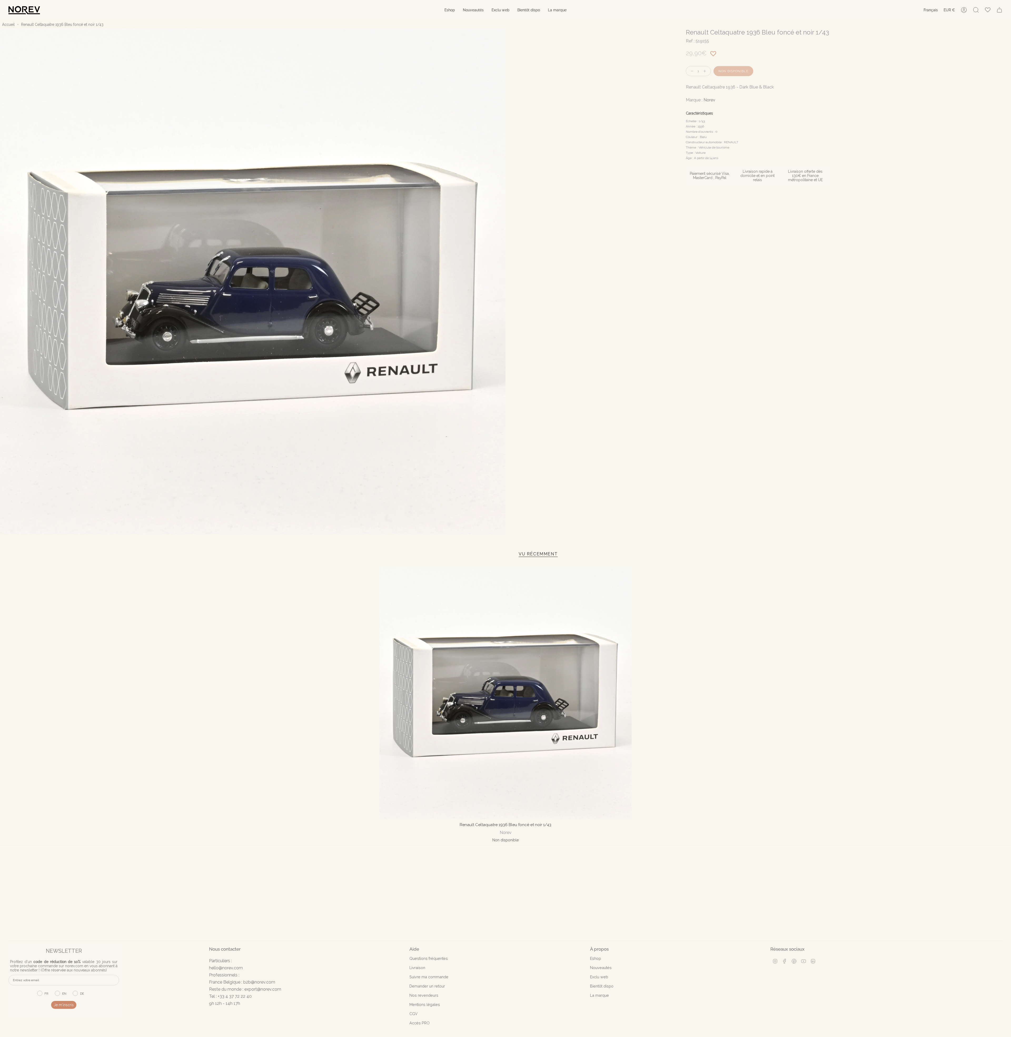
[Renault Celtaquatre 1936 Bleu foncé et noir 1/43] (505, 693)
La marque (599, 995)
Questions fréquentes (428, 958)
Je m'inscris (64, 1005)
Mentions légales (424, 1004)
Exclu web (599, 977)
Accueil (8, 24)
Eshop (595, 958)
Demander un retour (427, 986)
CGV (413, 1013)
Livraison (417, 967)
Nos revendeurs (423, 995)
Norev (709, 99)
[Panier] (999, 10)
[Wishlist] (987, 10)
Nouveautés (601, 967)
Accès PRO (419, 1023)
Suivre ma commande (428, 977)
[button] (449, 10)
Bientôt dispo (601, 986)
